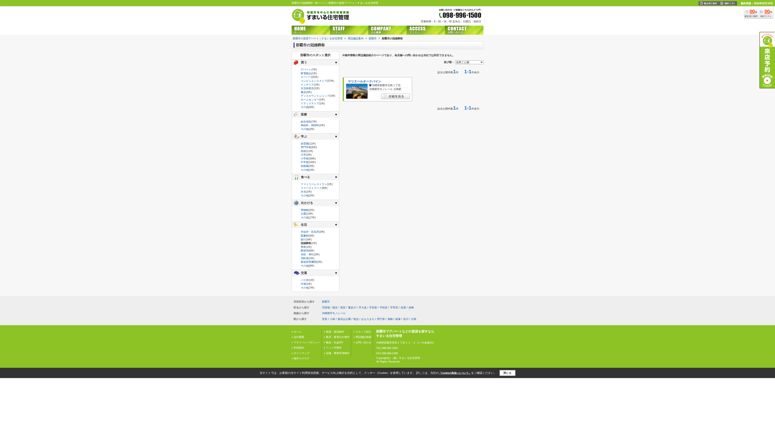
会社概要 (299, 337)
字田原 (384, 307)
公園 (303, 213)
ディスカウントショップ (315, 95)
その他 (305, 107)
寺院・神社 (307, 254)
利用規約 (299, 347)
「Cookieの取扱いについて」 (455, 373)
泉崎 (411, 307)
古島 (413, 319)
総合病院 (306, 121)
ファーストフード (311, 188)
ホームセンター (310, 99)
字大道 (363, 307)
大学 (303, 154)
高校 (303, 151)
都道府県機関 (308, 261)
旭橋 (390, 319)
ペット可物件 (334, 347)
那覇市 (326, 301)
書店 (303, 92)
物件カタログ (301, 358)
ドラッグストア (310, 103)
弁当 (303, 191)
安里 (324, 319)
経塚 (398, 319)
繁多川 (352, 307)
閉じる (507, 372)
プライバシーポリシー (307, 342)
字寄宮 (394, 307)
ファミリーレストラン (314, 184)
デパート (306, 69)
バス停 (305, 280)
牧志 (356, 319)
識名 (335, 307)
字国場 (326, 307)
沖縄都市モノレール (334, 313)
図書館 (305, 235)
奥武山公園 (344, 319)
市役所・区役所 (310, 231)
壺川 (405, 319)
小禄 (332, 319)
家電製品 (306, 73)
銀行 (303, 239)
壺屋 (403, 307)
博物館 (305, 210)
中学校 (305, 162)
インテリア (307, 84)
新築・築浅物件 (335, 331)
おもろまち (367, 319)
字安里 (373, 307)
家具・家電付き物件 (338, 337)
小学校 (305, 158)
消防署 (305, 258)
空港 (303, 283)
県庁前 (381, 319)
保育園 (305, 143)
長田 (343, 307)
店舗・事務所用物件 (338, 353)
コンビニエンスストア (314, 80)
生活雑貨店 (307, 88)
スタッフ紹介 (363, 331)
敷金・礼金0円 (334, 342)
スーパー (306, 77)
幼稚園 (305, 166)
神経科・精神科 (310, 125)
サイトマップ (301, 353)
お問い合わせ (363, 342)
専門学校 (306, 147)
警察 (303, 246)
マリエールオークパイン (364, 81)
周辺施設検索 (363, 337)
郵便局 (305, 250)
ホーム (298, 331)
